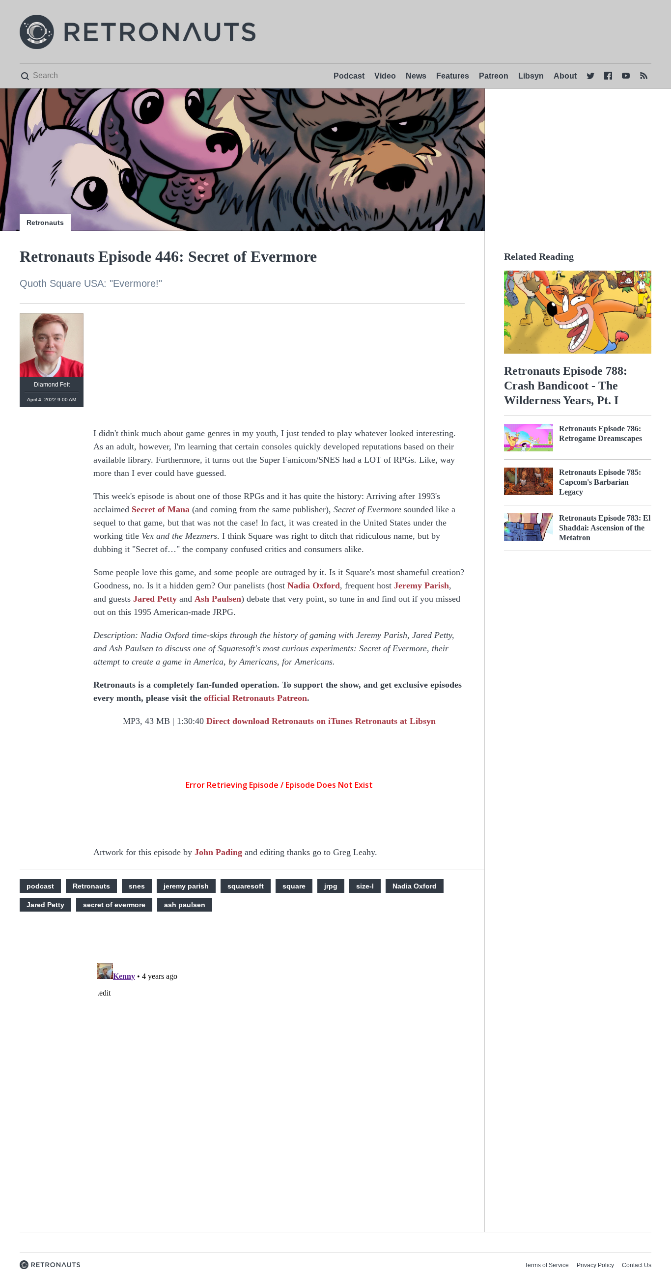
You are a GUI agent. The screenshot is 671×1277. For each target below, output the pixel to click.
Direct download (239, 721)
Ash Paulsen (218, 599)
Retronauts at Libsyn (395, 721)
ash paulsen (184, 905)
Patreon (493, 76)
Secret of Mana (161, 509)
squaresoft (245, 886)
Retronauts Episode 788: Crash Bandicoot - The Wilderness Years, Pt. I (565, 385)
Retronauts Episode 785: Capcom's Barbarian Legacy (600, 482)
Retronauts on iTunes (313, 721)
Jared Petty (155, 599)
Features (452, 76)
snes (137, 886)
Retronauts (45, 222)
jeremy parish (186, 886)
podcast (40, 886)
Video (385, 76)
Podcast (349, 76)
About (565, 76)
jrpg (330, 886)
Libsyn (531, 76)
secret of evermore (114, 905)
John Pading (218, 852)
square (294, 886)
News (416, 76)
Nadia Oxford (313, 585)
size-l (365, 886)
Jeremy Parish (421, 585)
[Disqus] (279, 1082)
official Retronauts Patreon (255, 698)
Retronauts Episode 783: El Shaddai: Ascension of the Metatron (604, 528)
